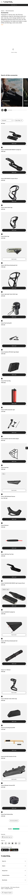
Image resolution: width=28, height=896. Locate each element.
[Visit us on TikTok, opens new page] (16, 843)
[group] (14, 94)
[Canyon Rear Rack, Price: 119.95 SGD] (14, 453)
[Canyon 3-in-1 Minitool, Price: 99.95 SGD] (14, 655)
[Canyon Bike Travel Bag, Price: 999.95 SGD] (14, 366)
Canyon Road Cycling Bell (6, 323)
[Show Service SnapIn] (27, 448)
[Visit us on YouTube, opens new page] (9, 843)
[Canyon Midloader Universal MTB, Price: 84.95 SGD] (14, 771)
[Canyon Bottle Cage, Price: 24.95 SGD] (14, 222)
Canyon (2, 10)
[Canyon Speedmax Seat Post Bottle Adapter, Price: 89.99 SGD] (14, 424)
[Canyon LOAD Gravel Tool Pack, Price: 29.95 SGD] (14, 540)
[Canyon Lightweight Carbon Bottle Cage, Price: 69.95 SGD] (14, 280)
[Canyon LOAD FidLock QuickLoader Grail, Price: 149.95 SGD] (14, 627)
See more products (14, 820)
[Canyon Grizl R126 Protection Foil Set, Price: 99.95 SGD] (14, 742)
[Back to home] (8, 2)
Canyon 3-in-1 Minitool (5, 669)
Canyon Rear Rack (4, 467)
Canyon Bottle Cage (5, 236)
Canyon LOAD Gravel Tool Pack (7, 554)
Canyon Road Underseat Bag (7, 814)
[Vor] (5, 110)
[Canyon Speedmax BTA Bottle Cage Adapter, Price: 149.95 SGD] (14, 338)
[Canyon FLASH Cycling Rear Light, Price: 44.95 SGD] (14, 395)
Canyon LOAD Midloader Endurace (8, 496)
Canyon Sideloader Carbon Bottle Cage (9, 698)
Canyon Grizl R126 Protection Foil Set (8, 756)
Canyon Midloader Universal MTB (8, 785)
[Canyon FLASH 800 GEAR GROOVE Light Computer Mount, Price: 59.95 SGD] (14, 569)
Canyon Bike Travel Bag (6, 380)
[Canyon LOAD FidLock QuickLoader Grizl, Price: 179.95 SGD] (14, 251)
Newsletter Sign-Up (7, 837)
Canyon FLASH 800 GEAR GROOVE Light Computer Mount (13, 583)
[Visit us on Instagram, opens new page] (5, 843)
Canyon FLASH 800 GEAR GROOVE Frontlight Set (11, 149)
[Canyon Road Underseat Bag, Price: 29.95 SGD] (14, 800)
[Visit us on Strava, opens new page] (12, 843)
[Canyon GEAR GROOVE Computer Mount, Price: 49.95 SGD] (14, 164)
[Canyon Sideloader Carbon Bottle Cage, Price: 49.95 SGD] (14, 684)
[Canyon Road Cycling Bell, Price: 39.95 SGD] (14, 309)
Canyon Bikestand (4, 525)
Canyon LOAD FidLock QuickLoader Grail (9, 640)
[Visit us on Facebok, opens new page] (2, 843)
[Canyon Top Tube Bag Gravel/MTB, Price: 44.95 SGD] (14, 713)
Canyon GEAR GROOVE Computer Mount (9, 178)
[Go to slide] (14, 110)
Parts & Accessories (10, 10)
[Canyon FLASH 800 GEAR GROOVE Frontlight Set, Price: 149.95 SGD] (14, 135)
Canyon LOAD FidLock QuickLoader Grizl (9, 265)
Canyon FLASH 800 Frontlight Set (8, 612)
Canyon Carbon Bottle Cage (6, 207)
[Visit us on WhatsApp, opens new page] (19, 843)
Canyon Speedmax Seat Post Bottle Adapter (10, 438)
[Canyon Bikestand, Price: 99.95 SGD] (14, 511)
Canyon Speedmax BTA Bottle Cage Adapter (10, 352)
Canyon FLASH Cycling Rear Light (8, 409)
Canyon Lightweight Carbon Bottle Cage (9, 294)
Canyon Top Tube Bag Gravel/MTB (8, 727)
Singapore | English (7, 892)
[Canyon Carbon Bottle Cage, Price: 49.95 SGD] (14, 193)
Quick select (14, 259)
